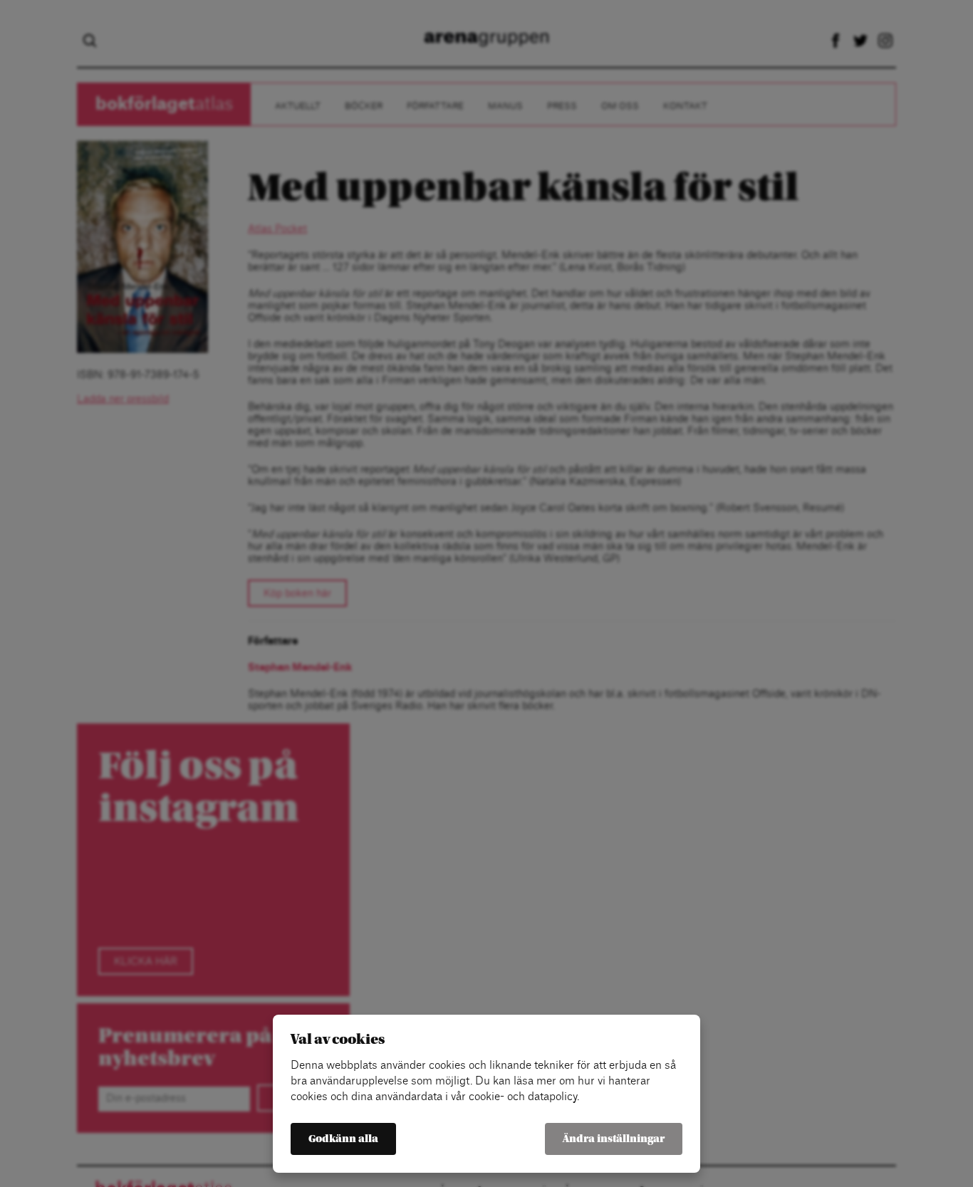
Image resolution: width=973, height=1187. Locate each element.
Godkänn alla (343, 1139)
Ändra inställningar (614, 1139)
